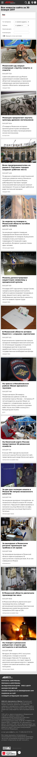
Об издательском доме (10, 685)
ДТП (3, 412)
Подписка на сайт (8, 693)
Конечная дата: (6, 32)
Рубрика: (4, 25)
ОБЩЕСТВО (6, 88)
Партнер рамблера (17, 748)
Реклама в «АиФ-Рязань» (10, 683)
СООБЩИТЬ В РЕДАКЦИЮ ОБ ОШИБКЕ (14, 696)
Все (3, 14)
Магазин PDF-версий (9, 688)
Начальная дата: (6, 29)
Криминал (6, 563)
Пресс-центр (26, 685)
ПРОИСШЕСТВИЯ (8, 248)
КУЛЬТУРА (5, 135)
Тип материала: (6, 22)
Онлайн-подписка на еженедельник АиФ (17, 691)
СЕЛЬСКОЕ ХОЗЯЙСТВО (10, 459)
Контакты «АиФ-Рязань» (10, 680)
